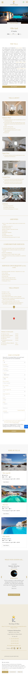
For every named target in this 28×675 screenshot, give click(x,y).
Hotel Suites (13, 626)
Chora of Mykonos (21, 68)
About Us (4, 626)
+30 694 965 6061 (15, 643)
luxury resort (19, 47)
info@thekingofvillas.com (15, 645)
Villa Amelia (6, 536)
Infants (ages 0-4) (6, 393)
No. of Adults (6, 385)
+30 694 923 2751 (15, 641)
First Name (5, 364)
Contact (15, 627)
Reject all (20, 671)
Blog (12, 627)
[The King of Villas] (14, 3)
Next (26, 16)
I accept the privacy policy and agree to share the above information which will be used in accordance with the (14, 421)
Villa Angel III (6, 473)
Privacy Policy (5, 669)
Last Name (5, 368)
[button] (14, 318)
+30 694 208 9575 (15, 638)
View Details (6, 482)
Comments (5, 411)
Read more (14, 588)
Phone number (6, 381)
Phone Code (5, 377)
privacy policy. (16, 422)
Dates (4, 402)
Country (5, 373)
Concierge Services (21, 626)
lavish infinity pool (21, 62)
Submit (14, 431)
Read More (14, 86)
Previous (1, 16)
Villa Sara (5, 505)
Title (3, 360)
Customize (12, 671)
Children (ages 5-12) (7, 389)
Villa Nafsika (14, 569)
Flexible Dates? (21, 410)
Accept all (5, 672)
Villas (8, 626)
